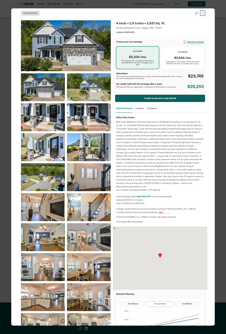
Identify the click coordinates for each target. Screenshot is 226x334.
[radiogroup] (160, 57)
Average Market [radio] (160, 304)
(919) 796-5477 (144, 196)
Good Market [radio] (187, 304)
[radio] (137, 57)
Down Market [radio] (133, 304)
